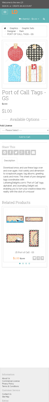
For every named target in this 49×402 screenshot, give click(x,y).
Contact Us (6, 394)
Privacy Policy (8, 384)
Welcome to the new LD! (12, 2)
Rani (21, 31)
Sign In (5, 6)
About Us (6, 378)
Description (9, 160)
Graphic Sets (28, 28)
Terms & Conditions (10, 386)
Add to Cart (24, 137)
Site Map (5, 397)
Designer (11, 31)
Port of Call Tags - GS (20, 34)
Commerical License (11, 381)
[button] (29, 19)
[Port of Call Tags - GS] (24, 64)
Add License (6, 125)
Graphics (14, 28)
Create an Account (22, 6)
